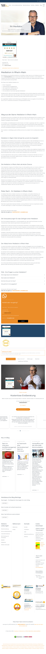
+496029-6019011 (7, 65)
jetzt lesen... (5, 503)
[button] (8, 466)
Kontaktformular (10, 318)
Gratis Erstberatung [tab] (11, 358)
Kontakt (25, 527)
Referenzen (15, 527)
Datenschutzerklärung (28, 534)
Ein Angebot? (23, 405)
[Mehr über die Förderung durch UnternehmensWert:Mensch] (28, 586)
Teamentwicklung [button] (26, 5)
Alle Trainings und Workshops (5, 537)
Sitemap (26, 536)
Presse (14, 529)
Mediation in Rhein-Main (40, 648)
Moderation (3, 542)
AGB (25, 531)
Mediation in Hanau (18, 648)
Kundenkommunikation (25, 645)
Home (10, 5)
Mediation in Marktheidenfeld (10, 648)
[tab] (17, 430)
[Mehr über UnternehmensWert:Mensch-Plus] (28, 600)
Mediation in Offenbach (24, 648)
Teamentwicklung (5, 528)
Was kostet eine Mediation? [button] (8, 278)
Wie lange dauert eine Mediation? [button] (9, 274)
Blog (41, 5)
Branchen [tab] (37, 358)
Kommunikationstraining (5, 531)
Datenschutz (22, 631)
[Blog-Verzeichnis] (25, 636)
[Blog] (30, 636)
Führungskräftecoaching (36, 645)
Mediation (37, 5)
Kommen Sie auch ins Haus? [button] (8, 281)
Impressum (26, 529)
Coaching (30, 645)
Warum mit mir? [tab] (21, 358)
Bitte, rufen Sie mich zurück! (23, 409)
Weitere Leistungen (5, 544)
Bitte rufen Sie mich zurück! (40, 577)
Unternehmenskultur (5, 533)
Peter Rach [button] (44, 5)
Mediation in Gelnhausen (32, 648)
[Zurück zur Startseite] (5, 5)
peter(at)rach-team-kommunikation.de (10, 68)
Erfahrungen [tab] (30, 358)
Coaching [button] (32, 5)
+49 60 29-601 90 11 (23, 402)
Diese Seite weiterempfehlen (34, 631)
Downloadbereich (39, 567)
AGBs (26, 631)
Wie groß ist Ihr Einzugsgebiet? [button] (9, 284)
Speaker (3, 539)
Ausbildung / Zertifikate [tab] (23, 361)
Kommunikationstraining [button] (17, 5)
